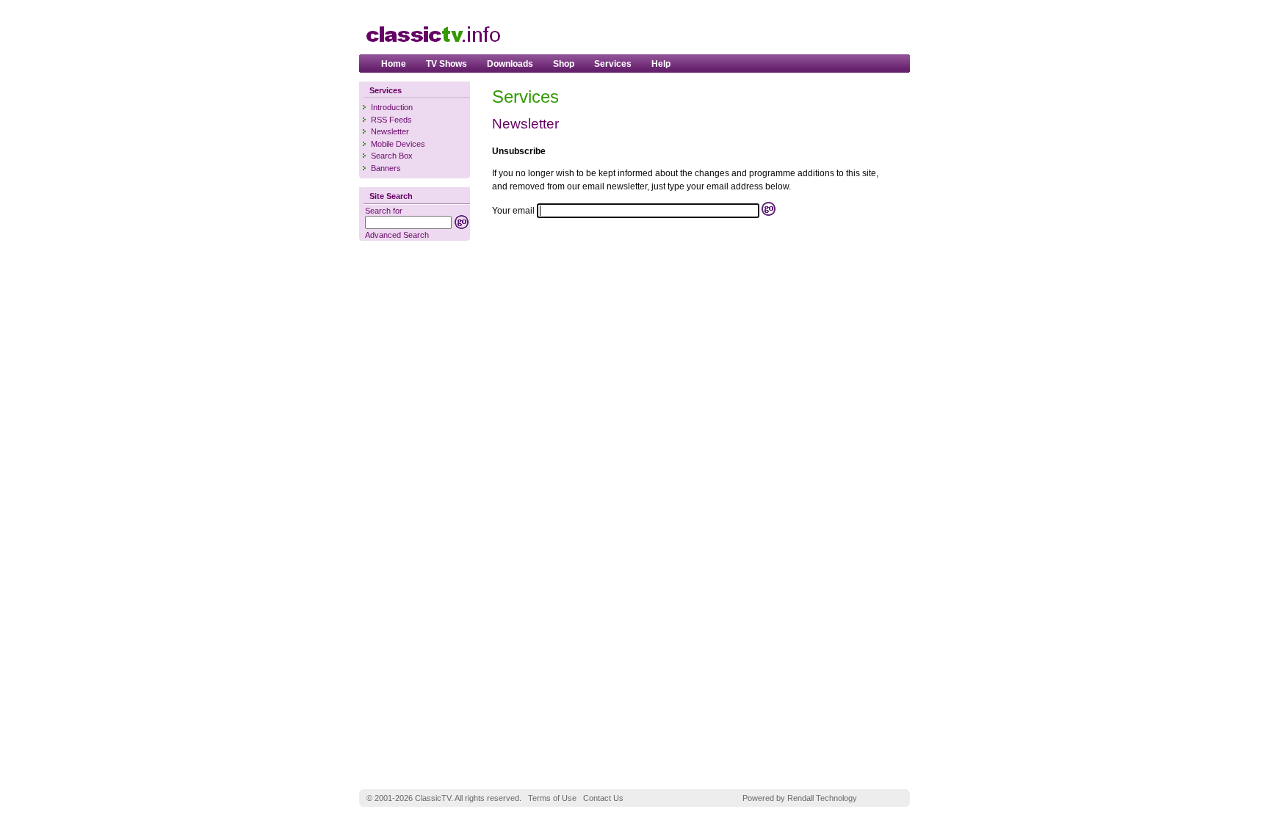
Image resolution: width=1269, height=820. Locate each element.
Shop (563, 64)
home (393, 64)
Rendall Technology (822, 798)
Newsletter (390, 131)
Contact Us (603, 798)
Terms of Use (552, 798)
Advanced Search (397, 235)
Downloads (510, 64)
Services (613, 64)
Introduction (392, 107)
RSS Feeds (391, 119)
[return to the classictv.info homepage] (432, 49)
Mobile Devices (398, 143)
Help (660, 64)
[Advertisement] (731, 30)
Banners (386, 168)
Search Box (392, 155)
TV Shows (446, 64)
